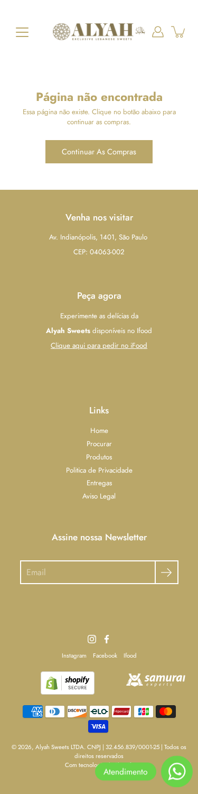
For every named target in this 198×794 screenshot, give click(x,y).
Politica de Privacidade (99, 470)
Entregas (99, 483)
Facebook (105, 655)
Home (99, 431)
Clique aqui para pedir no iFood (99, 345)
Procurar (99, 444)
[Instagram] (92, 639)
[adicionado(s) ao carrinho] (179, 31)
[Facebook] (106, 639)
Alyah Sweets (52, 747)
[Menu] (22, 32)
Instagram (74, 655)
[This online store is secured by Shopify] (68, 692)
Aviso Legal (99, 496)
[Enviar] (166, 572)
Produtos (99, 457)
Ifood (130, 655)
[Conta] (157, 31)
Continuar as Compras (99, 151)
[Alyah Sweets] (99, 31)
